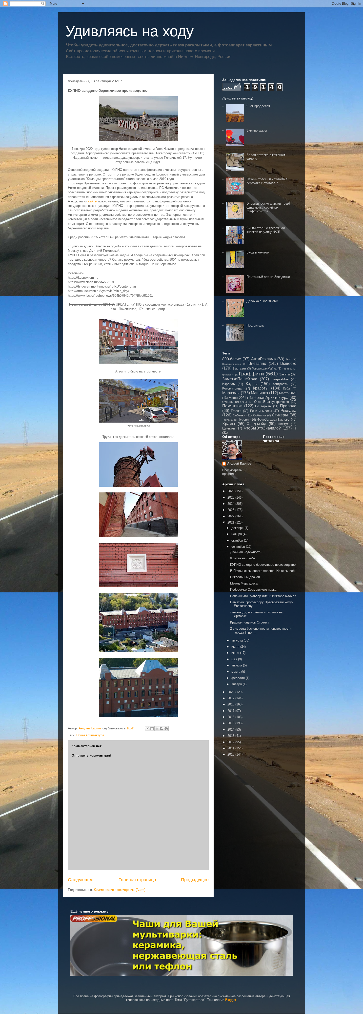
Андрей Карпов (239, 463)
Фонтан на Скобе (242, 558)
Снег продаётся (258, 106)
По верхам (263, 406)
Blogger (230, 1000)
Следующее (80, 879)
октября (237, 540)
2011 (231, 748)
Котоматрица (232, 388)
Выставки (239, 368)
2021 (231, 522)
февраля (238, 678)
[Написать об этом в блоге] (152, 728)
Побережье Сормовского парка (253, 589)
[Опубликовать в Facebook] (161, 728)
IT (294, 428)
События (259, 415)
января (237, 684)
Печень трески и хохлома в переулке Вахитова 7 (266, 181)
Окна (243, 401)
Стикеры (280, 415)
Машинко (259, 393)
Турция (243, 419)
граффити (228, 374)
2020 (231, 692)
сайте (92, 201)
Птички (236, 411)
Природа (288, 406)
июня (235, 653)
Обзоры (227, 401)
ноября (237, 534)
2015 (231, 723)
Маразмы (231, 393)
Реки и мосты (261, 411)
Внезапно (257, 363)
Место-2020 (287, 393)
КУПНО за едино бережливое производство (263, 564)
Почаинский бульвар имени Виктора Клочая (263, 596)
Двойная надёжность (246, 552)
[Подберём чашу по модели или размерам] (181, 945)
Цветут (283, 424)
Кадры (252, 384)
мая (234, 659)
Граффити (251, 373)
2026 (231, 491)
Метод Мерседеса (244, 583)
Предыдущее (195, 879)
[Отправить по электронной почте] (147, 728)
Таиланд (227, 419)
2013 (231, 736)
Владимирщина (231, 364)
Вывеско (288, 363)
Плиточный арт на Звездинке (268, 277)
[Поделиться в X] (156, 728)
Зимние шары (256, 130)
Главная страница (137, 879)
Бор (288, 359)
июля (235, 646)
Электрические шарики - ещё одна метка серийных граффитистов (268, 207)
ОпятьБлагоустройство (271, 402)
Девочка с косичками (262, 301)
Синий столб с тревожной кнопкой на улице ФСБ (265, 230)
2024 (231, 504)
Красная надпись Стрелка (249, 622)
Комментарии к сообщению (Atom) (119, 890)
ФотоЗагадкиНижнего (273, 419)
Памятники (232, 406)
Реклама (288, 411)
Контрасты (280, 384)
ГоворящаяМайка (264, 368)
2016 (231, 717)
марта (236, 671)
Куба (286, 388)
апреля (237, 665)
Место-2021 (237, 398)
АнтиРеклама (263, 359)
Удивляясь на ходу (129, 31)
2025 (231, 497)
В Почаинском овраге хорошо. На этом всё (262, 571)
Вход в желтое (257, 252)
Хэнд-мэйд (256, 424)
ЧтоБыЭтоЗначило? (262, 428)
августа (237, 640)
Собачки (239, 415)
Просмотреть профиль (232, 472)
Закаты (284, 374)
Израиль (228, 384)
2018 (231, 704)
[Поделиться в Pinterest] (166, 728)
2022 (231, 516)
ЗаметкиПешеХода (239, 379)
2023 (231, 510)
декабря (237, 528)
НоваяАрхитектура (90, 735)
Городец (287, 368)
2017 (231, 711)
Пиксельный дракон (245, 577)
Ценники (228, 428)
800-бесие (231, 359)
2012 (231, 742)
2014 (231, 729)
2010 (231, 754)
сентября (238, 546)
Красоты (260, 388)
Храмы (228, 424)
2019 (231, 698)
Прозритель (255, 325)
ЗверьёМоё (280, 379)
